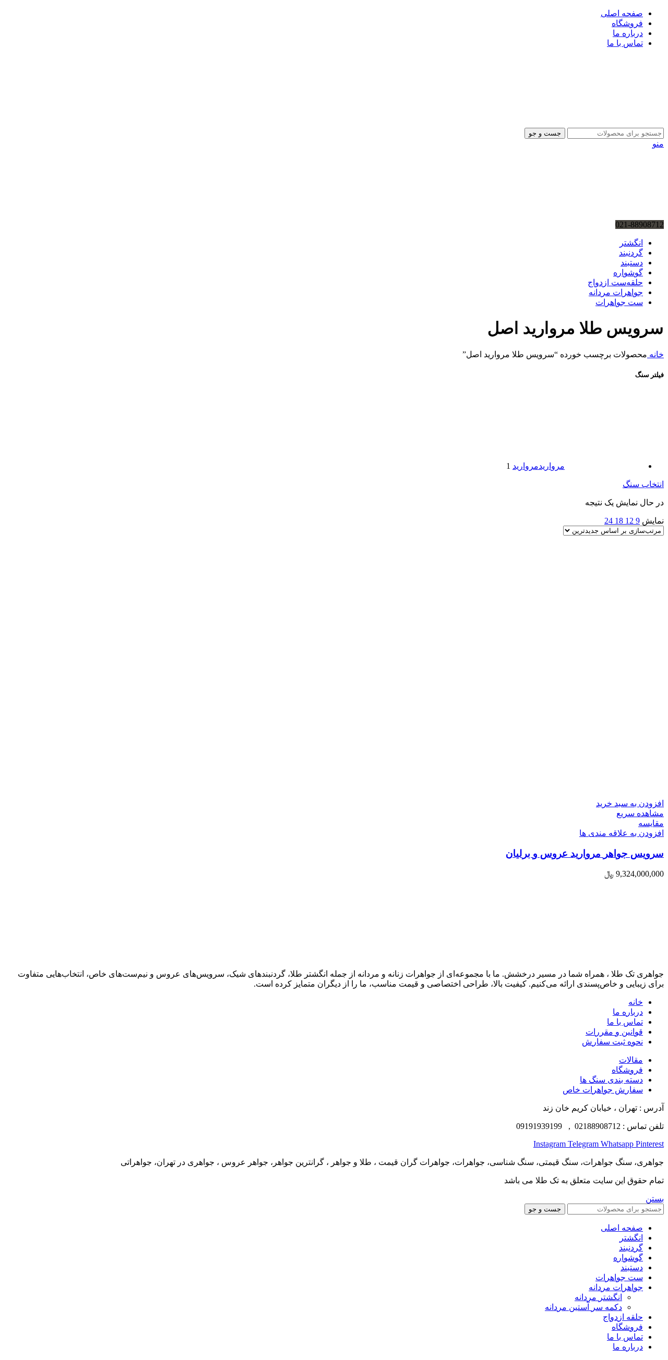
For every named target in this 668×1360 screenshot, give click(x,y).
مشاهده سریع (640, 813)
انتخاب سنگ (643, 484)
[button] (630, 803)
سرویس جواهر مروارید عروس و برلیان (585, 853)
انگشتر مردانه (598, 1297)
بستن (655, 1198)
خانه (655, 354)
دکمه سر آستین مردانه (583, 1307)
